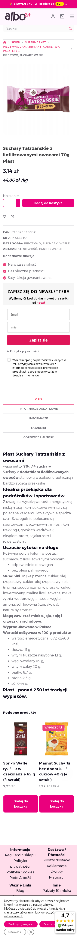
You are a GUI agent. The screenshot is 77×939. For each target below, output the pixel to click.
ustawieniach (13, 916)
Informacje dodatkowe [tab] (38, 408)
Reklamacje (57, 866)
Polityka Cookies (20, 872)
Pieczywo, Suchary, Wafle (47, 243)
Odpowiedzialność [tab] (38, 437)
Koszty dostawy (57, 860)
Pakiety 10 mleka (57, 891)
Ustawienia (15, 931)
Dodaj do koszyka (48, 203)
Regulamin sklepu (20, 855)
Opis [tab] (38, 399)
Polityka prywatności (24, 351)
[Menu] (72, 16)
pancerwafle (50, 249)
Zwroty (57, 872)
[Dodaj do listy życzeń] (4, 216)
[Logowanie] (53, 16)
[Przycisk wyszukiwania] (70, 28)
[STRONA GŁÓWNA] (4, 42)
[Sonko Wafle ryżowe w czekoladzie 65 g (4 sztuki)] (20, 738)
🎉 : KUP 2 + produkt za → (38, 3)
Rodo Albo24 (20, 878)
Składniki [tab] (38, 427)
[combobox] (35, 28)
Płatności (57, 877)
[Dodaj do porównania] (12, 216)
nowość (30, 249)
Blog (20, 891)
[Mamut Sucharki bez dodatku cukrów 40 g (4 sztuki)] (56, 738)
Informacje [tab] (38, 418)
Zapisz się (38, 340)
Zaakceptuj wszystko (20, 924)
